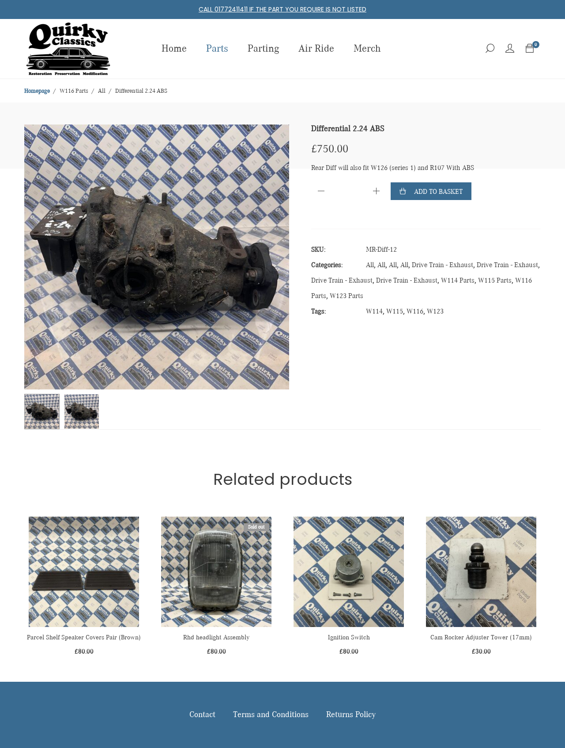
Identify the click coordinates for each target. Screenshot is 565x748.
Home (174, 48)
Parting (263, 48)
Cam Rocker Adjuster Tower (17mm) (481, 637)
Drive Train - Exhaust (442, 265)
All (370, 265)
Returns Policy (351, 714)
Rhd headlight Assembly (216, 637)
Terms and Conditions (271, 714)
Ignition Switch (349, 637)
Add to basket (438, 192)
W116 (415, 312)
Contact (202, 714)
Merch (367, 48)
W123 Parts (346, 296)
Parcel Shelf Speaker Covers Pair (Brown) (84, 637)
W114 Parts (458, 281)
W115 (394, 312)
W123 (435, 312)
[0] (529, 49)
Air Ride (316, 48)
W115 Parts (495, 281)
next (278, 257)
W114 (374, 312)
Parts (217, 48)
